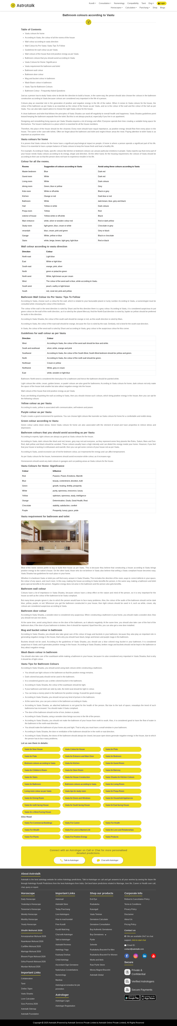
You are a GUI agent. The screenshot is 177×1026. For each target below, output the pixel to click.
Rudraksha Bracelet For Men (102, 950)
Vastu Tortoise (96, 914)
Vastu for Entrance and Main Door (79, 756)
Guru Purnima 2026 (29, 1004)
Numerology (119, 3)
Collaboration (27, 979)
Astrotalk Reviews (63, 945)
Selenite (93, 945)
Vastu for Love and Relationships (119, 830)
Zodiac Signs (26, 989)
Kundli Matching (62, 929)
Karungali (94, 909)
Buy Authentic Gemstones (101, 929)
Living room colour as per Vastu (38, 791)
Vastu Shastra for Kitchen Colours (119, 777)
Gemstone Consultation (100, 924)
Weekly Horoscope (29, 914)
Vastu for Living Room (114, 784)
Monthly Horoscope (29, 919)
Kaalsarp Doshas (63, 955)
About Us (128, 919)
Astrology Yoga (62, 950)
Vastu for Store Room (74, 770)
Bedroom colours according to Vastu (40, 763)
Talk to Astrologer (63, 940)
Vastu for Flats (31, 756)
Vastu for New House (34, 749)
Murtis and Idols (96, 960)
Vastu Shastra (27, 994)
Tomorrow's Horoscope (31, 909)
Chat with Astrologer (64, 934)
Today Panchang (63, 909)
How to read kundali (64, 919)
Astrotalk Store (62, 904)
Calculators (130, 8)
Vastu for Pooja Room (114, 791)
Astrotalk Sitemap (28, 1009)
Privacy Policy (130, 909)
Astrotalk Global (97, 975)
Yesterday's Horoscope (31, 904)
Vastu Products (111, 837)
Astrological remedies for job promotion (68, 987)
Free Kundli (61, 924)
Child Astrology (62, 960)
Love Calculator (28, 999)
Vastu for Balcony (112, 770)
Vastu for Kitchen (72, 763)
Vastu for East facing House (117, 805)
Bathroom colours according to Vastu (80, 784)
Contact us (130, 930)
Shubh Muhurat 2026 (31, 930)
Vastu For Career (72, 823)
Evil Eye (93, 899)
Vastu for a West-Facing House (38, 812)
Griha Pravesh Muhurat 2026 (33, 962)
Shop (155, 8)
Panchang (144, 8)
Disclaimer (129, 914)
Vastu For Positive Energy (76, 837)
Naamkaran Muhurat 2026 (32, 941)
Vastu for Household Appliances (119, 798)
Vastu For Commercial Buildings (38, 823)
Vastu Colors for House (75, 749)
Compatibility (133, 3)
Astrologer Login (63, 1001)
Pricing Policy (130, 924)
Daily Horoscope (28, 899)
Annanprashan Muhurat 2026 (33, 936)
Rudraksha (94, 904)
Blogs (162, 8)
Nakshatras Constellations (67, 970)
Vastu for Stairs (31, 777)
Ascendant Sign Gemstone (67, 965)
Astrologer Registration (65, 1006)
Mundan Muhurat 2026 (30, 967)
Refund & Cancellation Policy (137, 899)
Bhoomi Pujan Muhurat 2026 (33, 957)
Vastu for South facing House (77, 805)
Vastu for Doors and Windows (77, 798)
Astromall (60, 899)
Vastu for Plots (111, 749)
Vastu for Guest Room (114, 763)
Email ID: (134, 947)
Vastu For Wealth (32, 830)
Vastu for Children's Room (36, 770)
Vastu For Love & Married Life (77, 830)
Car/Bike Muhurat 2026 (31, 946)
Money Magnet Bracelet (100, 970)
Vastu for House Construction (77, 777)
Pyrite (92, 940)
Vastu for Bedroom (113, 756)
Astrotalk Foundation (30, 1014)
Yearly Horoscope (28, 924)
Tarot (143, 3)
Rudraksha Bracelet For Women (103, 955)
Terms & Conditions (132, 904)
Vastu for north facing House (37, 805)
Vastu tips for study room (75, 791)
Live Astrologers (62, 914)
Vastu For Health (112, 823)
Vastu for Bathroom (33, 784)
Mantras (59, 980)
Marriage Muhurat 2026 (31, 951)
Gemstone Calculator (99, 919)
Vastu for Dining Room (34, 798)
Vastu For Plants (32, 837)
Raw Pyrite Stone (97, 965)
